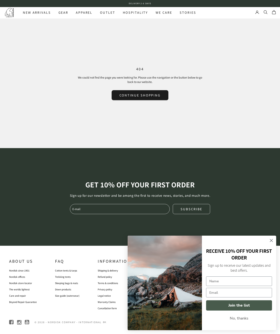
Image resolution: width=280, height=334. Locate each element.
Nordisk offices (17, 276)
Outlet (107, 12)
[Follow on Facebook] (11, 322)
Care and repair (17, 295)
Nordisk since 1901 (19, 270)
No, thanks (239, 318)
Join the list (239, 305)
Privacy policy (105, 289)
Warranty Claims (107, 301)
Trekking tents (63, 276)
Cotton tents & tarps (66, 270)
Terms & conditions (108, 283)
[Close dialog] (271, 240)
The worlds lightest (19, 289)
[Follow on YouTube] (27, 322)
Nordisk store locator (20, 283)
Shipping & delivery (108, 270)
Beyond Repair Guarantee (23, 301)
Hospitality (135, 12)
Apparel (84, 12)
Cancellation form (107, 308)
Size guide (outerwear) (67, 295)
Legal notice (104, 295)
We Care (164, 12)
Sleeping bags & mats (66, 283)
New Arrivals (37, 12)
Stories (188, 12)
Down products (63, 289)
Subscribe (191, 209)
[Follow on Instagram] (19, 322)
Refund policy (105, 276)
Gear (63, 12)
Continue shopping (140, 95)
